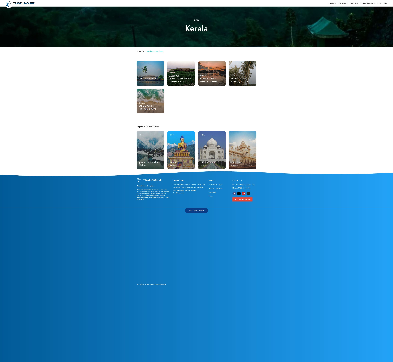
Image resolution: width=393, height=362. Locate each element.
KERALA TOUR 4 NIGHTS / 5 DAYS (208, 80)
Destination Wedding (368, 3)
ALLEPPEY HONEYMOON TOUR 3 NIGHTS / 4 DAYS (180, 78)
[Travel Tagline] (19, 3)
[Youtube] (244, 193)
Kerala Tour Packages (155, 51)
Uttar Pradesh (177, 162)
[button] (242, 199)
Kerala (141, 51)
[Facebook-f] (234, 193)
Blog (385, 3)
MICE (379, 3)
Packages (331, 3)
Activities (353, 3)
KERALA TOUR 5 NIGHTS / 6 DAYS (239, 80)
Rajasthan (206, 162)
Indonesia (235, 135)
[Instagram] (248, 193)
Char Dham (342, 3)
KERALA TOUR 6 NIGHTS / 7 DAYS (147, 108)
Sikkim (142, 162)
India (196, 20)
